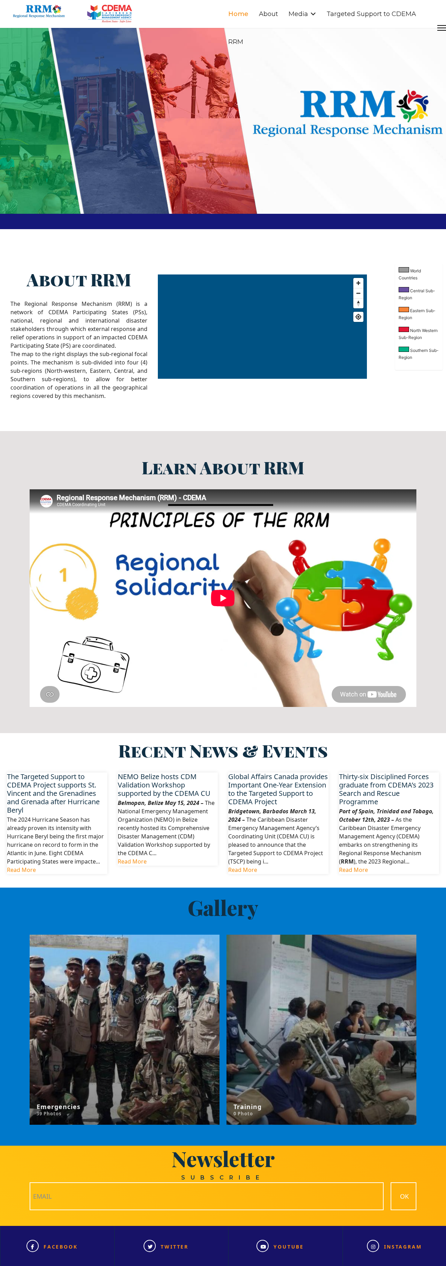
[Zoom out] (358, 293)
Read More (21, 869)
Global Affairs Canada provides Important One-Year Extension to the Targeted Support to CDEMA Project (278, 789)
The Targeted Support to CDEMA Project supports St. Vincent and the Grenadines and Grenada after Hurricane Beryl (53, 793)
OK (403, 1196)
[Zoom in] (358, 283)
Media (298, 14)
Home (238, 14)
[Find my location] (358, 317)
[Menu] (441, 28)
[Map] (262, 326)
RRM (235, 42)
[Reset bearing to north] (358, 303)
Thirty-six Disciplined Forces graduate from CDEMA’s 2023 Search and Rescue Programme (386, 789)
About (268, 14)
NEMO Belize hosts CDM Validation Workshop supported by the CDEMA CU (164, 784)
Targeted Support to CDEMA (371, 14)
